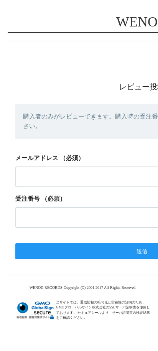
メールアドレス (36, 158)
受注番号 (27, 198)
